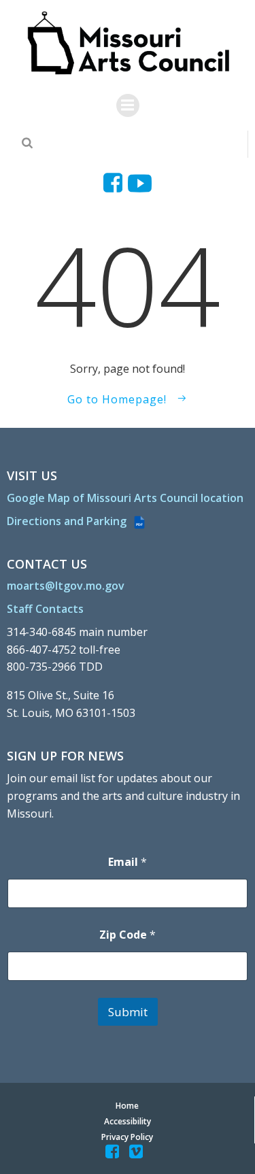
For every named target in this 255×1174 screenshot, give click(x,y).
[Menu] (127, 105)
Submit (128, 1012)
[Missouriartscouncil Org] (127, 43)
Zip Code (127, 934)
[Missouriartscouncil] (115, 183)
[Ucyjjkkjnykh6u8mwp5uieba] (140, 183)
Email (127, 862)
